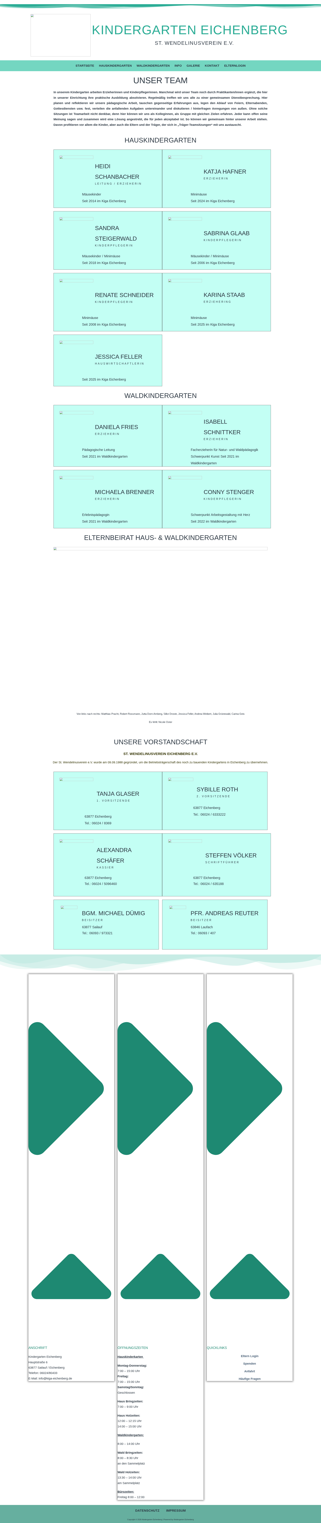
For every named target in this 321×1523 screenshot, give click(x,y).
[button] (71, 1162)
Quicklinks (217, 1348)
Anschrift (37, 1348)
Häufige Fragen (250, 1378)
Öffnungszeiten (133, 1348)
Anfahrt (249, 1371)
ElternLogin (235, 65)
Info (178, 65)
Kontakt (212, 65)
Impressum (176, 1510)
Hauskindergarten (115, 65)
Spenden (249, 1363)
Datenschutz (147, 1510)
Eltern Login (249, 1356)
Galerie (193, 65)
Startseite (85, 65)
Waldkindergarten (153, 65)
